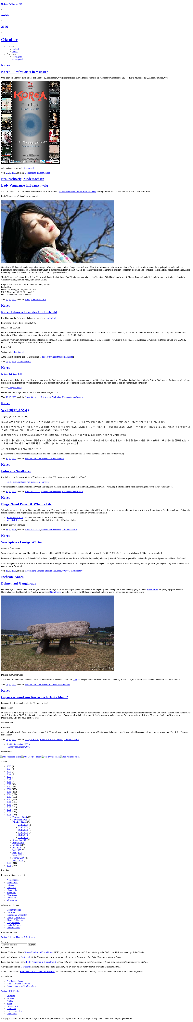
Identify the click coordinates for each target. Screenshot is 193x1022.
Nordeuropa (12, 882)
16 (7, 397)
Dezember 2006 (19, 817)
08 (7, 684)
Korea (5, 65)
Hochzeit (11, 912)
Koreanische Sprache (34, 571)
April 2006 (17, 853)
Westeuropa (12, 900)
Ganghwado (55, 592)
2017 (9, 786)
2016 (9, 789)
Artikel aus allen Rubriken (18, 983)
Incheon (7, 577)
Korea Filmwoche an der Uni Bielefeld (29, 312)
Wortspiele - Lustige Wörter (21, 542)
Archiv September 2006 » (18, 744)
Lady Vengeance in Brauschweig (24, 185)
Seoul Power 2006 (15, 517)
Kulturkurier (52, 318)
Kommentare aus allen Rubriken (21, 986)
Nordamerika (13, 880)
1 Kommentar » (24, 361)
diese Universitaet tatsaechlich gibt (57, 357)
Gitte (75, 679)
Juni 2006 (16, 847)
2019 (9, 781)
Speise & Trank (14, 925)
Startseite (11, 996)
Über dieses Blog (14, 1011)
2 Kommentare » (44, 173)
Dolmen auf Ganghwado (18, 583)
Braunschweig (11, 179)
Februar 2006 (18, 858)
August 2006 (18, 842)
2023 (9, 771)
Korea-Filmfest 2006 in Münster (24, 72)
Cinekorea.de (29, 168)
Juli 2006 (16, 845)
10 (10, 173)
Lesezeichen (12, 1006)
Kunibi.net (19, 352)
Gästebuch (25, 957)
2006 (4, 27)
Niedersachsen (33, 179)
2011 (9, 802)
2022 (9, 774)
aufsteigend (17, 59)
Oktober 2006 (19, 822)
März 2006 (17, 855)
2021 (9, 776)
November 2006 (19, 820)
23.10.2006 (23, 827)
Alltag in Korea (32, 739)
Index (15, 51)
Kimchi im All (11, 374)
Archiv (5, 15)
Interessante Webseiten (51, 397)
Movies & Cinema (15, 920)
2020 (9, 779)
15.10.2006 (23, 832)
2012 (9, 799)
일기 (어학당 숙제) (15, 410)
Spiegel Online (14, 387)
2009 (9, 807)
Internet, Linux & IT (16, 917)
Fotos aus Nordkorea (16, 471)
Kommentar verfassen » (72, 397)
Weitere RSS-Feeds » (10, 991)
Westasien (11, 897)
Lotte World (152, 589)
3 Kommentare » (69, 529)
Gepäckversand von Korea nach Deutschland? (34, 697)
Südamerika (12, 890)
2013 (9, 797)
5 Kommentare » (71, 739)
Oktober (9, 39)
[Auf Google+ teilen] (31, 757)
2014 (9, 794)
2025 (9, 766)
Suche (9, 1003)
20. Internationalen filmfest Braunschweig (77, 191)
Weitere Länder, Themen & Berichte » (18, 937)
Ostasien (10, 885)
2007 (9, 812)
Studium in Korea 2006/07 (37, 458)
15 (7, 458)
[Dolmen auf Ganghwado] (57, 670)
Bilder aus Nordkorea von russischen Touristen (28, 482)
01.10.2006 (23, 837)
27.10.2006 (23, 825)
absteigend (17, 56)
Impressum (12, 1013)
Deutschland (30, 173)
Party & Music (13, 922)
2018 (9, 784)
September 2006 (19, 840)
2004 (9, 865)
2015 (9, 792)
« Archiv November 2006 (18, 747)
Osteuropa (11, 887)
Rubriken (11, 998)
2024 (9, 769)
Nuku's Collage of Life (12, 4)
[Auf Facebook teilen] (10, 757)
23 (7, 361)
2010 (9, 804)
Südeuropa (11, 892)
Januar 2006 (17, 860)
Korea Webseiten (32, 397)
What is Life (12, 520)
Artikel (15, 49)
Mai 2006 (16, 850)
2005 (9, 863)
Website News (13, 927)
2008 (9, 809)
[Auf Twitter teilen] (51, 757)
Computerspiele (14, 910)
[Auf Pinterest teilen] (70, 757)
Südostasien (12, 895)
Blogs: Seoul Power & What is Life (26, 504)
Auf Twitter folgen (15, 981)
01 (7, 739)
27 (7, 173)
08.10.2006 (23, 835)
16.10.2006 (23, 830)
